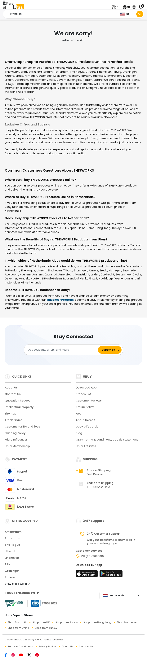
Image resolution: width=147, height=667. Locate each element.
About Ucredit (85, 420)
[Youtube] (23, 655)
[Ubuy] (18, 7)
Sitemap (10, 413)
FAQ (78, 413)
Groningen (12, 571)
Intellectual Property (19, 407)
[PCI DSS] (14, 603)
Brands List (83, 394)
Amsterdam (13, 532)
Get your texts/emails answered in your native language (111, 541)
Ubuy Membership (17, 446)
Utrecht (10, 551)
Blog (79, 433)
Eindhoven (12, 558)
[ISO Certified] (42, 603)
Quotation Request (18, 400)
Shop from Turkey (46, 628)
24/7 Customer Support (104, 533)
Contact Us (13, 394)
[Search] (139, 14)
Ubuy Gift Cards (87, 426)
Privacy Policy (47, 646)
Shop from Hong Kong (97, 622)
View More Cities (16, 584)
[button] (116, 7)
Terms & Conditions (20, 646)
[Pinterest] (39, 655)
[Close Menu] (4, 8)
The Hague (12, 545)
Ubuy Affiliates (86, 446)
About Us (11, 387)
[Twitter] (31, 655)
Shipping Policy (15, 433)
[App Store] (87, 575)
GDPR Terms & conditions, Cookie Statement (107, 439)
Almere (10, 577)
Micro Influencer (16, 439)
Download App (86, 387)
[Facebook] (8, 655)
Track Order (13, 420)
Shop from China (18, 628)
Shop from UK (41, 622)
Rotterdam (12, 538)
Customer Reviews (89, 400)
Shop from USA (17, 622)
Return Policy (85, 407)
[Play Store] (111, 575)
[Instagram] (15, 655)
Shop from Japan (66, 622)
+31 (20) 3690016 (92, 556)
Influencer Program (60, 300)
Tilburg (10, 564)
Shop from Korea (127, 622)
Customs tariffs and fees (22, 426)
